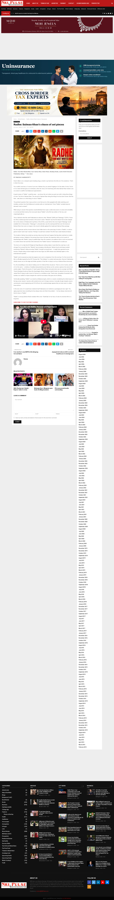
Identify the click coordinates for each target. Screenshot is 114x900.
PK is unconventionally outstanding (62, 389)
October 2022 (82, 466)
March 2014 (82, 715)
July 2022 (81, 473)
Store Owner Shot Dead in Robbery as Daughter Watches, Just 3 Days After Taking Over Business (89, 291)
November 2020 (83, 521)
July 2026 (81, 357)
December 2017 (83, 606)
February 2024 (83, 427)
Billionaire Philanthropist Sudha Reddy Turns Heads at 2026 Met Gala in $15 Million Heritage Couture (47, 824)
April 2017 (81, 626)
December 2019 (83, 548)
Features (21, 8)
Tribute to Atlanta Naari (8, 850)
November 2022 (83, 463)
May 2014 (81, 710)
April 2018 (81, 596)
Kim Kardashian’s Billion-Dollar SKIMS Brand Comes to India (46, 791)
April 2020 (81, 538)
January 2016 (82, 662)
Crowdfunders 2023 (83, 3)
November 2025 (83, 376)
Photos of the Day (8, 814)
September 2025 (83, 381)
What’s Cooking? (69, 8)
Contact (71, 3)
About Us (35, 3)
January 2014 (82, 720)
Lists (3, 829)
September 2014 (83, 701)
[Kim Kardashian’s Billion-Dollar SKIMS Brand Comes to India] (34, 792)
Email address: (82, 131)
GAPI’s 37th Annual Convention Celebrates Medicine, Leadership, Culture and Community (74, 853)
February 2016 (83, 659)
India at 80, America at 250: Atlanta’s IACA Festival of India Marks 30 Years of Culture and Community (75, 817)
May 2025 (81, 390)
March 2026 (82, 366)
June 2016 (81, 650)
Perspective (95, 3)
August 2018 (82, 587)
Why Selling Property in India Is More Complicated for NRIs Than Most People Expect (104, 804)
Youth (3, 862)
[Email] (110, 13)
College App (77, 8)
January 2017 (82, 633)
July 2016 (81, 647)
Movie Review (16, 121)
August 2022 (82, 470)
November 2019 (83, 550)
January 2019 (82, 575)
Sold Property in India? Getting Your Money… (27, 13)
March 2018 (82, 599)
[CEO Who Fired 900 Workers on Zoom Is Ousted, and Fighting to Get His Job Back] (91, 792)
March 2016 (82, 657)
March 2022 (82, 483)
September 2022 (83, 468)
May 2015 (81, 681)
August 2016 (82, 645)
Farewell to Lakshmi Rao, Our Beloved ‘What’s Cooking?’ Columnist (88, 334)
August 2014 (82, 703)
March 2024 (82, 424)
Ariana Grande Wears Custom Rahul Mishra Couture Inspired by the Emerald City (46, 856)
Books (32, 8)
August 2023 (82, 441)
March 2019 (82, 570)
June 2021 (81, 504)
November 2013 (83, 725)
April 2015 (81, 684)
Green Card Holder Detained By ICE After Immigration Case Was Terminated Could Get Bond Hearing (74, 840)
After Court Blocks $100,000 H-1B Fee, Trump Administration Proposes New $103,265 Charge (89, 271)
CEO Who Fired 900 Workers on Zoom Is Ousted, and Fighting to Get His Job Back (103, 792)
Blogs (3, 795)
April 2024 (81, 422)
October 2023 (82, 437)
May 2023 (81, 449)
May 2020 (81, 536)
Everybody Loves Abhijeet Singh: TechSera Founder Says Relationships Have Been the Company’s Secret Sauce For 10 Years (103, 851)
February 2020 (83, 543)
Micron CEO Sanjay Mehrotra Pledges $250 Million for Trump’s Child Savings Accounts (103, 864)
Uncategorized (6, 853)
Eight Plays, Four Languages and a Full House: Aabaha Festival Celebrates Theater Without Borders (89, 284)
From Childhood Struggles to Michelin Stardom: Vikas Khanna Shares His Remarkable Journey (75, 864)
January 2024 (82, 429)
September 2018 (83, 584)
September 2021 (83, 497)
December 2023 (83, 432)
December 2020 (83, 519)
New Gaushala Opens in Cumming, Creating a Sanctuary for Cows (74, 829)
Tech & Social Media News (9, 846)
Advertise (54, 3)
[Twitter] (104, 13)
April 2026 (81, 364)
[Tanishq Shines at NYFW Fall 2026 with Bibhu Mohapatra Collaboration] (34, 846)
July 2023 (81, 444)
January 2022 (82, 487)
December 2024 (83, 403)
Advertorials (5, 790)
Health (37, 8)
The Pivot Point (60, 8)
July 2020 (81, 531)
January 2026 (82, 371)
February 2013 (83, 747)
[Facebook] (89, 882)
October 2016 (82, 640)
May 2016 (81, 652)
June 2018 (81, 592)
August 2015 (82, 674)
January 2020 (82, 546)
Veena (16, 127)
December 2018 (83, 577)
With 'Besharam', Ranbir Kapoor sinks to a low (21, 389)
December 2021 (83, 490)
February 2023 (83, 456)
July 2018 (81, 589)
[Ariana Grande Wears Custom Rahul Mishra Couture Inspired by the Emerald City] (34, 856)
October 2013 (82, 727)
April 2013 (81, 742)
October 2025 (82, 378)
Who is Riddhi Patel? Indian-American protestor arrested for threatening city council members (88, 313)
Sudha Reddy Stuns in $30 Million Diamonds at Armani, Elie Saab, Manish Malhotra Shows (47, 802)
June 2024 (81, 417)
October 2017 (82, 611)
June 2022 (81, 475)
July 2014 (81, 706)
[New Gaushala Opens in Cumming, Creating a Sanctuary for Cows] (63, 829)
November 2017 (83, 609)
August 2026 (82, 354)
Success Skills (6, 843)
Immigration (43, 8)
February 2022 (83, 485)
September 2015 (83, 672)
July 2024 (81, 415)
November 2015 (83, 667)
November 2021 (83, 492)
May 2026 (81, 361)
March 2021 (82, 512)
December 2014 (83, 693)
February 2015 (83, 689)
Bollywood (83, 8)
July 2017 (81, 618)
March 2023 (82, 453)
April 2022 (81, 480)
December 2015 (83, 664)
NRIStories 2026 (101, 8)
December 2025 (83, 374)
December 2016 (83, 635)
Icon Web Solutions (66, 898)
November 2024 (83, 405)
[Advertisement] (57, 46)
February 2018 (83, 601)
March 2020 (82, 541)
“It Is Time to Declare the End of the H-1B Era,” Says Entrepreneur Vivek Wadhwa (89, 298)
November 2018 (83, 580)
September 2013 (83, 730)
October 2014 (82, 698)
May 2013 (81, 739)
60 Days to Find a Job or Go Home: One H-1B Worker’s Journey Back (88, 320)
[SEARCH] (98, 257)
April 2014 (81, 713)
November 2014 (83, 696)
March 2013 (82, 744)
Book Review (5, 799)
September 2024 (83, 410)
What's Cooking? (6, 860)
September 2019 (83, 555)
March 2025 (82, 395)
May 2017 (81, 623)
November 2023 (83, 434)
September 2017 (83, 613)
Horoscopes (5, 821)
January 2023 (82, 458)
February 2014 (83, 718)
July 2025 (81, 386)
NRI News (9, 8)
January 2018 (82, 604)
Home (28, 3)
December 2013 (83, 722)
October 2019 (82, 553)
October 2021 (82, 495)
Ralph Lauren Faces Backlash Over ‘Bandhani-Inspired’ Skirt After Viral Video (47, 835)
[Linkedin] (106, 13)
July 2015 (81, 676)
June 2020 (81, 533)
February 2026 (83, 369)
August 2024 (82, 412)
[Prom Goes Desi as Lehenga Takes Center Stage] (34, 813)
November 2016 (83, 638)
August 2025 (82, 383)
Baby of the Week (6, 792)
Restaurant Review (91, 8)
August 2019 (82, 558)
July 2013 (81, 735)
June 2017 (81, 621)
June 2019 (81, 563)
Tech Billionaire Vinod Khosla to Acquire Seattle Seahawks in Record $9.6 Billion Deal (103, 838)
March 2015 (82, 686)
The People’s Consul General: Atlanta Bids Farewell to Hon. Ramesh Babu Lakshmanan (74, 805)
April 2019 (81, 567)
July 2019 (81, 560)
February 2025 (83, 398)
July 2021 (81, 502)
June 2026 (81, 359)
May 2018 (81, 594)
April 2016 (81, 655)
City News (3, 8)
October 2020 (82, 524)
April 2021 (81, 509)
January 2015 (82, 691)
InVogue (49, 8)
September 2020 (83, 526)
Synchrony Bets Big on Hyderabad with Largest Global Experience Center (103, 827)
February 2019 (83, 572)
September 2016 (83, 643)
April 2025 (81, 393)
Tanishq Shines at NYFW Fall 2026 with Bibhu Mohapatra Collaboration (47, 846)
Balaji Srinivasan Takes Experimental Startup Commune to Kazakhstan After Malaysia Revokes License (103, 816)
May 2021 (81, 507)
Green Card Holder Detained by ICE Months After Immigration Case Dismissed (88, 327)
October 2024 (82, 407)
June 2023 (81, 446)
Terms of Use (45, 3)
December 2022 (83, 461)
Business (15, 8)
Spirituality (5, 841)
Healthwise (5, 819)
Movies (54, 8)
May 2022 (81, 478)
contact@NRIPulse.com (42, 891)
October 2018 (82, 582)
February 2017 (83, 630)
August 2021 (82, 500)
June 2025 (81, 388)
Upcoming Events (7, 855)
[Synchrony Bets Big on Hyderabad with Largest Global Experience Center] (91, 827)
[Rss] (112, 13)
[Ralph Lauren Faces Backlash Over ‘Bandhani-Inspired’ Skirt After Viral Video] (34, 834)
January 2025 (82, 400)
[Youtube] (108, 13)
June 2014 (81, 708)
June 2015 (81, 679)
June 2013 (81, 737)
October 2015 (82, 669)
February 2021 (83, 514)
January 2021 (82, 517)
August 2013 (82, 732)
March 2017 (82, 628)
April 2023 (81, 451)
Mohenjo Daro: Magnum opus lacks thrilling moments (43, 389)
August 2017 (82, 616)
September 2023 (83, 439)
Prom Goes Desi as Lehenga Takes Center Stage (46, 813)
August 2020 (82, 529)
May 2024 (81, 420)
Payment (63, 3)
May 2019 (81, 565)
